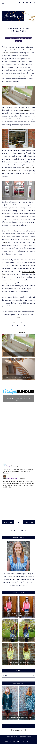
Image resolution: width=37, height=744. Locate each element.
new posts (8, 522)
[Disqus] (18, 433)
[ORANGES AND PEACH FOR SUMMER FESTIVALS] (18, 617)
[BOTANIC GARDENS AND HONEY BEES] (18, 664)
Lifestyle (20, 322)
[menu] (3, 3)
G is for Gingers (15, 741)
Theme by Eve (26, 741)
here (18, 317)
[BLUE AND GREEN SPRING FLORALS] (18, 641)
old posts (29, 522)
